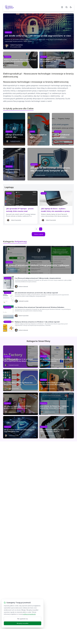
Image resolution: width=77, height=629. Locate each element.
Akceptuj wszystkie (22, 623)
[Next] (40, 229)
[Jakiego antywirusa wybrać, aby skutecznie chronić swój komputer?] (14, 129)
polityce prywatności (29, 614)
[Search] (66, 7)
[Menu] (62, 7)
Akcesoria (43, 56)
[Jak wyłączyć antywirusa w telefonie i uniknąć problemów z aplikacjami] (38, 260)
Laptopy (8, 193)
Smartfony (7, 356)
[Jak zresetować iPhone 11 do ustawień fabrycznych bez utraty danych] (20, 357)
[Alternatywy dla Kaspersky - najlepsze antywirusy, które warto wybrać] (56, 404)
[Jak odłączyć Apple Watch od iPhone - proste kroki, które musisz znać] (20, 404)
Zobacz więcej (38, 234)
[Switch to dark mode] (70, 7)
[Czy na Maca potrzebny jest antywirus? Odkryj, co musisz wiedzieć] (56, 427)
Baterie (32, 131)
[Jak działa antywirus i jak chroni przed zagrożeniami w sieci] (38, 31)
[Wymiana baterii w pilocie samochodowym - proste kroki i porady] (38, 129)
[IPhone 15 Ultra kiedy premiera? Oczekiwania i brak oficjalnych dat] (56, 380)
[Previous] (36, 229)
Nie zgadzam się (22, 619)
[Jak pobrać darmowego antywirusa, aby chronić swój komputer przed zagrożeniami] (50, 164)
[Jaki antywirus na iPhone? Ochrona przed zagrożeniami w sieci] (20, 427)
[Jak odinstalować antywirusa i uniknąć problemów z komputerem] (63, 129)
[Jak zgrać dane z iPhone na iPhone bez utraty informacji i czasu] (20, 380)
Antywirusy (8, 32)
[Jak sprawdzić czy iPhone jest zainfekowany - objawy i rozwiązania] (56, 357)
